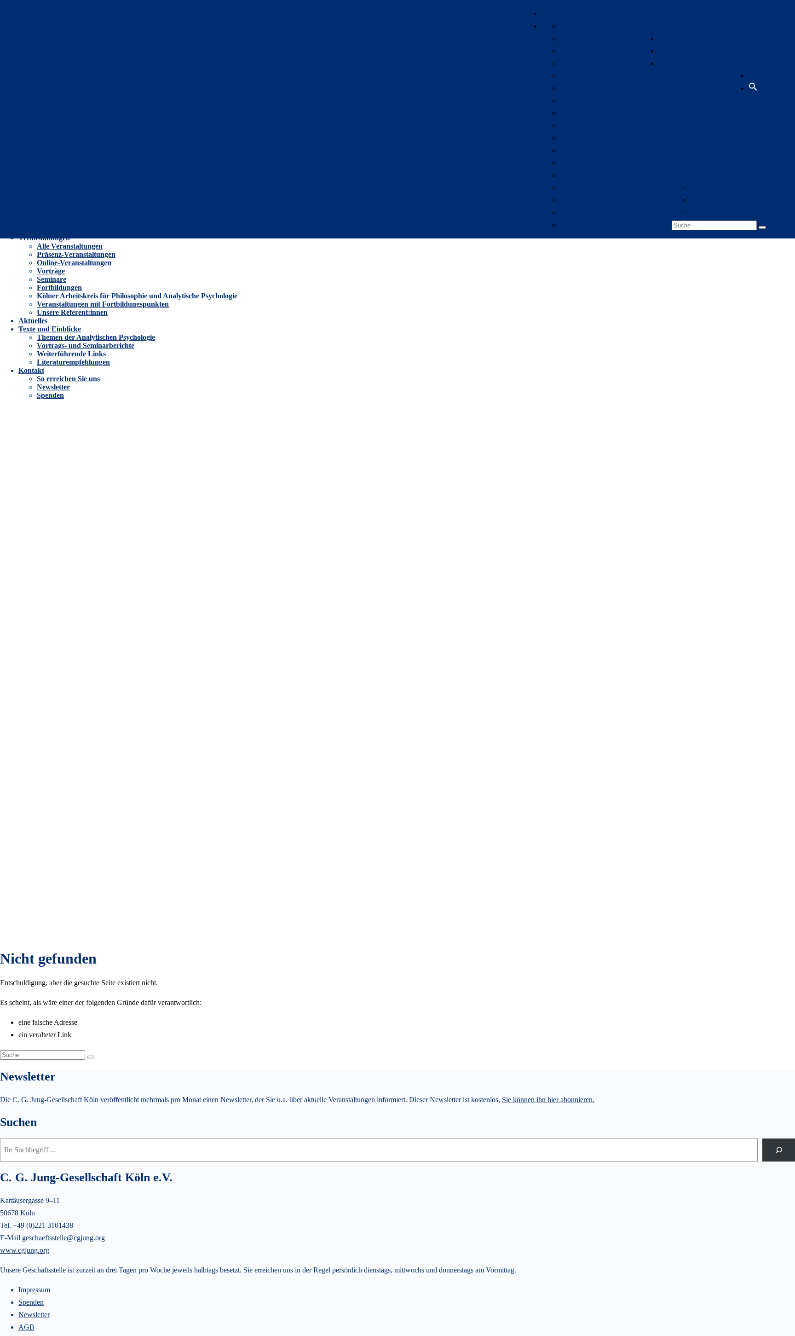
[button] (753, 89)
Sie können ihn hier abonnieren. (548, 1100)
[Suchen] (778, 1150)
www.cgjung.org (24, 1250)
